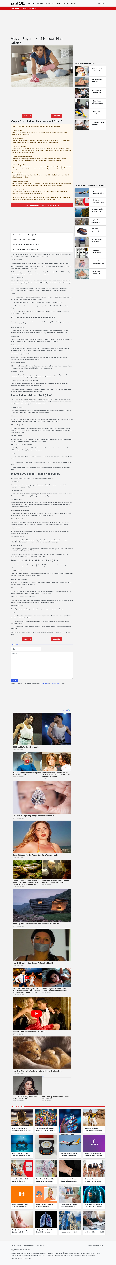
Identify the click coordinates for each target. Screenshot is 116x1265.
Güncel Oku (26, 1250)
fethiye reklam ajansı (17, 1258)
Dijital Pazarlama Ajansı (95, 1246)
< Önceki (27, 116)
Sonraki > (56, 116)
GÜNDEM (31, 3)
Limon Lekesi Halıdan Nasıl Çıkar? (24, 240)
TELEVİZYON (49, 3)
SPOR (58, 3)
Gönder (14, 680)
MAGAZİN (40, 3)
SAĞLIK (66, 3)
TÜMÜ (73, 3)
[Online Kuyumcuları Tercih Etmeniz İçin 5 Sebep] (46, 1146)
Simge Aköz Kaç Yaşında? (30, 9)
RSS (48, 1246)
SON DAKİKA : (15, 8)
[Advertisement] (58, 23)
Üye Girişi (101, 3)
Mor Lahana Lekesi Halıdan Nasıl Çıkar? (26, 249)
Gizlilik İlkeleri (40, 1246)
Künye (13, 1246)
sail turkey (28, 1258)
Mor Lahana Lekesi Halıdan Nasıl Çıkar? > (42, 205)
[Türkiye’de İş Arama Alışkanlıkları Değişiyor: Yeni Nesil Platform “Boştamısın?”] (70, 1121)
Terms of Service (56, 683)
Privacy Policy (45, 683)
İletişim (19, 1246)
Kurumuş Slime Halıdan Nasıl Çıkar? (24, 235)
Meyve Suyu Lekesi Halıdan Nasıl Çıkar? (26, 244)
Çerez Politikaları (28, 1246)
